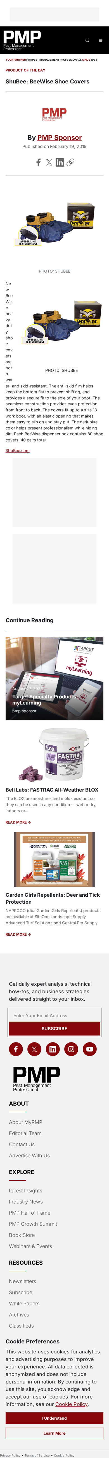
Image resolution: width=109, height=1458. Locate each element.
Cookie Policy (71, 1404)
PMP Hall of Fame (29, 1213)
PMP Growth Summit (33, 1224)
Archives (19, 1315)
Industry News (26, 1202)
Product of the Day (25, 70)
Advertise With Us (29, 1155)
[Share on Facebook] (38, 162)
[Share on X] (49, 162)
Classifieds (21, 1326)
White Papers (24, 1303)
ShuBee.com (18, 450)
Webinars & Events (30, 1246)
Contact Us (22, 1144)
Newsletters (22, 1281)
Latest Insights (25, 1190)
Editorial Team (25, 1133)
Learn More (54, 1433)
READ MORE (17, 822)
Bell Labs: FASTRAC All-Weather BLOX (52, 790)
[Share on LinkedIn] (60, 162)
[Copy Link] (70, 162)
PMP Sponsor (59, 138)
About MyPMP (25, 1122)
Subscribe (54, 1028)
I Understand (54, 1418)
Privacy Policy (10, 1455)
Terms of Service (37, 1455)
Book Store (22, 1235)
